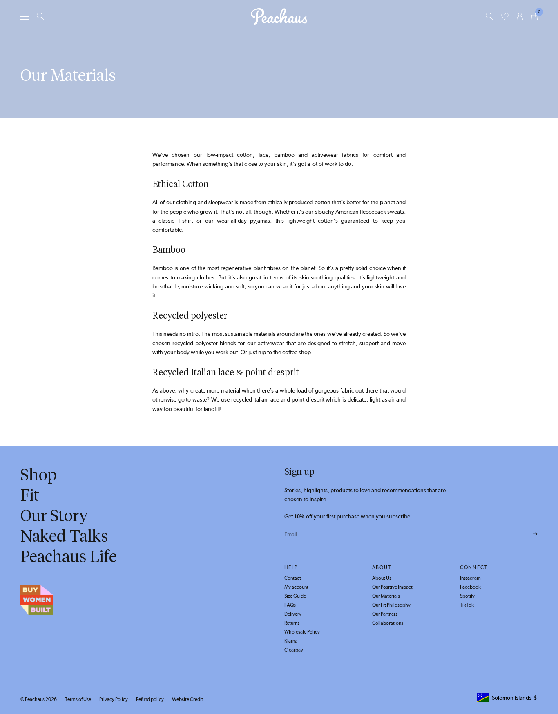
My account (296, 587)
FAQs (290, 605)
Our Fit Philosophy (391, 605)
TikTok (467, 605)
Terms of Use (78, 699)
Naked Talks (64, 536)
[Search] (40, 16)
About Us (381, 578)
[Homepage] (279, 16)
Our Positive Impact (392, 587)
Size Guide (295, 596)
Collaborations (387, 623)
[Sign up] (535, 534)
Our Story (54, 515)
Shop (38, 474)
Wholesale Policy (302, 632)
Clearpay (293, 650)
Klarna (290, 641)
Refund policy (150, 699)
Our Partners (384, 614)
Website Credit (187, 699)
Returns (291, 623)
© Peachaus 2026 (38, 699)
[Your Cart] (534, 16)
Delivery (292, 614)
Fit (29, 495)
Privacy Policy (113, 699)
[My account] (520, 16)
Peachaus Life (68, 556)
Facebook (470, 587)
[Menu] (24, 16)
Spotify (467, 596)
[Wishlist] (505, 16)
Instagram (470, 578)
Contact (292, 578)
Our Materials (386, 596)
